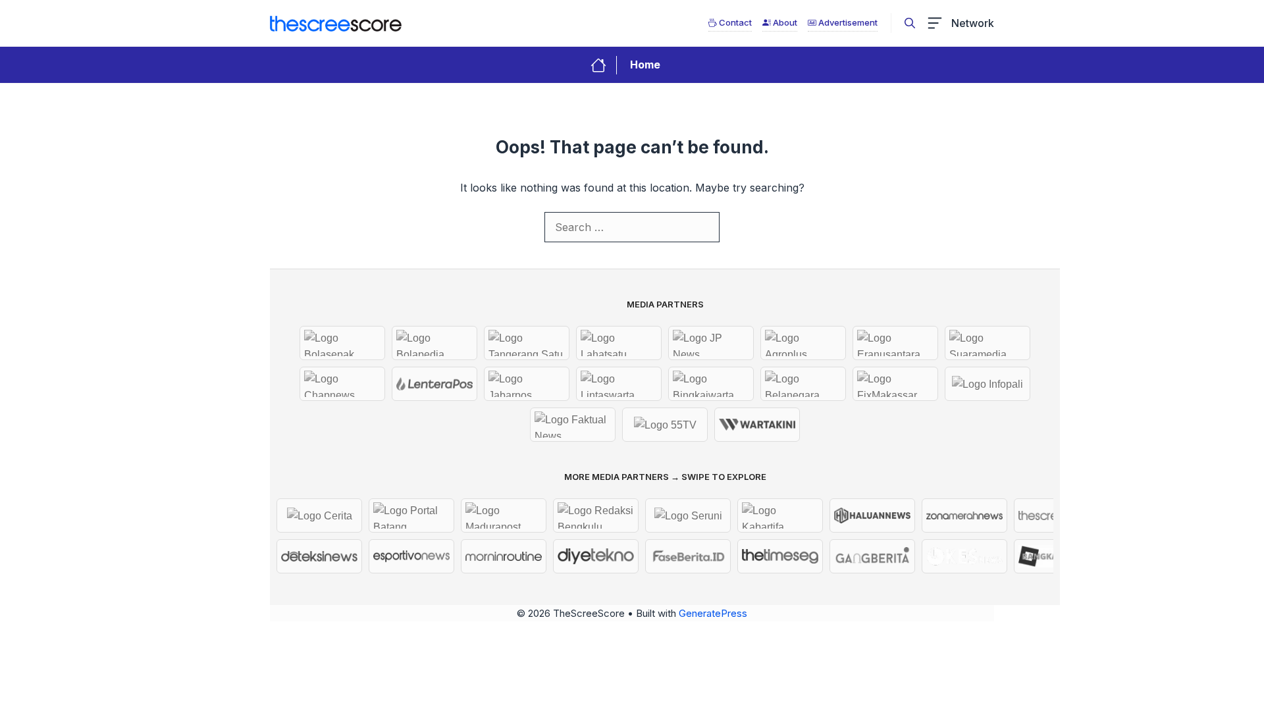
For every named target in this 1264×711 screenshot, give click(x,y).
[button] (910, 23)
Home (645, 64)
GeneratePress (713, 613)
